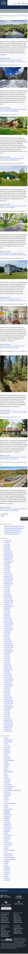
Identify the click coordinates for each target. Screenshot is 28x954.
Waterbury (24, 254)
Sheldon (6, 840)
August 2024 (7, 585)
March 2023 (7, 617)
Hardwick (6, 782)
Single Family (19, 60)
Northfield (7, 831)
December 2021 (8, 645)
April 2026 (7, 548)
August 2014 (7, 729)
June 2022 (7, 634)
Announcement (8, 739)
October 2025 (8, 559)
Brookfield (7, 751)
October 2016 (8, 682)
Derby (6, 768)
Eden (14, 206)
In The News (7, 794)
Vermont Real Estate (21, 61)
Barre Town (7, 747)
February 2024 (8, 596)
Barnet (6, 743)
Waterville (7, 867)
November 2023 (8, 602)
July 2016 (7, 688)
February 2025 (8, 574)
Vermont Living (8, 855)
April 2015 (7, 716)
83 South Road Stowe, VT (10, 417)
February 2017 (8, 675)
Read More (3, 54)
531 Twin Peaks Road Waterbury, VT (14, 211)
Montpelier (7, 818)
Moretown (7, 820)
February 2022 (8, 641)
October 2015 (8, 705)
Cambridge (7, 756)
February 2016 (8, 697)
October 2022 (8, 626)
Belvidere (7, 749)
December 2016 (8, 679)
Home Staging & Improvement (12, 790)
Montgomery (7, 816)
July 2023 (7, 609)
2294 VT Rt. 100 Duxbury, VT (12, 534)
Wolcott (6, 876)
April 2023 (7, 615)
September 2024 (8, 583)
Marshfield (7, 810)
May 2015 (7, 714)
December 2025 (8, 555)
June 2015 (7, 712)
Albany (6, 738)
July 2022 (7, 632)
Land (9, 411)
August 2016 (7, 686)
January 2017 (8, 677)
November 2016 (8, 680)
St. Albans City (8, 844)
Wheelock (7, 872)
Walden (6, 863)
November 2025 (8, 557)
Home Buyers (8, 784)
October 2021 (8, 649)
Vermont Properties (11, 61)
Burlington (7, 753)
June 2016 (7, 690)
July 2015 (7, 710)
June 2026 (7, 544)
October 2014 (8, 727)
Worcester (7, 880)
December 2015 (8, 701)
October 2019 (8, 667)
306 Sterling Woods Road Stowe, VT (14, 526)
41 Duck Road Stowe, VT (9, 115)
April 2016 (7, 694)
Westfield (6, 868)
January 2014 (8, 731)
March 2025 (7, 572)
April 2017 (7, 671)
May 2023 (7, 613)
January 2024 (8, 598)
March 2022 (7, 639)
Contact (4, 891)
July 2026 (7, 542)
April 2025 (7, 570)
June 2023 (7, 611)
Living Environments (10, 803)
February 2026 (8, 551)
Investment (7, 796)
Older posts (4, 514)
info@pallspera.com (5, 922)
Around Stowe (8, 741)
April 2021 (7, 660)
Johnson (6, 298)
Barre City (7, 745)
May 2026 (7, 546)
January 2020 (8, 665)
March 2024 (7, 594)
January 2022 (8, 643)
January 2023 (8, 621)
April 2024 (7, 593)
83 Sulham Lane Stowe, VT (10, 65)
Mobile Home (8, 814)
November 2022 (8, 624)
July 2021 (7, 654)
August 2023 (7, 608)
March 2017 (7, 673)
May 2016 (7, 692)
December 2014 (8, 723)
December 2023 (8, 600)
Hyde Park (7, 60)
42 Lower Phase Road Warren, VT (13, 304)
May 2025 (7, 568)
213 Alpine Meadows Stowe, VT (13, 530)
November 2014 (8, 725)
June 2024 (7, 589)
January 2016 (8, 699)
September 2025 (8, 561)
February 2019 (8, 669)
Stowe (18, 109)
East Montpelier (16, 508)
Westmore (7, 870)
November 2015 (8, 703)
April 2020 (7, 662)
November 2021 (8, 647)
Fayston (6, 777)
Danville (6, 766)
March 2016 (7, 695)
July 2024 (7, 587)
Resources (7, 839)
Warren (16, 347)
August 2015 (7, 708)
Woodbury (7, 878)
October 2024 (8, 581)
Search (3, 515)
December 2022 (8, 623)
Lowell (6, 805)
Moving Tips (7, 824)
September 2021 (8, 651)
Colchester (7, 758)
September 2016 (8, 684)
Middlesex (7, 812)
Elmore (6, 775)
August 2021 (7, 652)
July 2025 (7, 565)
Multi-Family (7, 825)
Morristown (7, 822)
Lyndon (6, 807)
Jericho (6, 411)
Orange (6, 833)
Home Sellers (8, 788)
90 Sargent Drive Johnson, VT (12, 258)
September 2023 (8, 606)
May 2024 (7, 591)
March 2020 (7, 664)
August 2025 (7, 563)
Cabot (6, 754)
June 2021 (7, 656)
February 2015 (8, 720)
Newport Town (8, 827)
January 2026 (8, 553)
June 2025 (7, 566)
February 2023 (8, 619)
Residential (12, 60)
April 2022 (7, 637)
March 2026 (7, 550)
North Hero (7, 829)
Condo (6, 158)
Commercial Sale (8, 206)
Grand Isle (7, 779)
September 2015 (8, 707)
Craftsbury (7, 764)
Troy (5, 852)
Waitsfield (7, 861)
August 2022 (7, 630)
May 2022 (7, 636)
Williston (6, 874)
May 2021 (7, 658)
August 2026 (7, 540)
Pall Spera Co (8, 835)
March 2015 (7, 718)
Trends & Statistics (9, 850)
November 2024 (8, 580)
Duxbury (6, 769)
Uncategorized (3, 61)
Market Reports (8, 809)
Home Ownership (9, 786)
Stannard (6, 846)
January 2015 (8, 722)
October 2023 (8, 604)
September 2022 (8, 628)
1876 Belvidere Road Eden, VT (11, 164)
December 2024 (8, 578)
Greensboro (7, 781)
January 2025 (8, 576)
